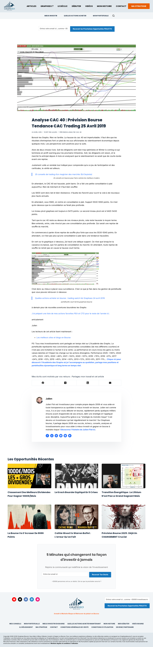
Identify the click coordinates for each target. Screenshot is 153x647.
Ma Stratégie (41, 627)
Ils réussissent (26, 627)
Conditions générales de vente (74, 627)
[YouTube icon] (69, 435)
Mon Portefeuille (101, 16)
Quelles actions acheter (75, 16)
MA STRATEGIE (138, 6)
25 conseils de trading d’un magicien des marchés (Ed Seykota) (63, 174)
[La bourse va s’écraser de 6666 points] (29, 517)
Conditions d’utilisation (102, 627)
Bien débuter (123, 624)
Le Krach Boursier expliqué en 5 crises (76, 492)
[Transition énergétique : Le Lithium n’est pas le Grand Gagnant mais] (123, 476)
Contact (121, 6)
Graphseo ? (47, 6)
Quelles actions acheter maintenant (84, 624)
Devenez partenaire (125, 627)
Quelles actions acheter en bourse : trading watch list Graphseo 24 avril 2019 (70, 298)
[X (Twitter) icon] (60, 435)
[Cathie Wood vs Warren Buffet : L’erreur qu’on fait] (76, 517)
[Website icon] (56, 435)
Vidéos (89, 6)
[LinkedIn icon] (52, 435)
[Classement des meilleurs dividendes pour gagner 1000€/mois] (29, 476)
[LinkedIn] (88, 383)
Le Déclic (63, 6)
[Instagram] (38, 599)
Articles (31, 6)
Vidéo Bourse (138, 624)
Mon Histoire (104, 6)
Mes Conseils (15, 624)
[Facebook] (43, 383)
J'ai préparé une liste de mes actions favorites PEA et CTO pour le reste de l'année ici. (71, 313)
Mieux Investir (50, 16)
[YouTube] (14, 599)
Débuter (76, 6)
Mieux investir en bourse (54, 624)
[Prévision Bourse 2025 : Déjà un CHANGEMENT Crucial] (123, 517)
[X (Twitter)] (65, 383)
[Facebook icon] (47, 435)
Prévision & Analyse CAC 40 (70, 132)
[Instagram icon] (65, 435)
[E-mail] (110, 383)
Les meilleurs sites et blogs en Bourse (54, 337)
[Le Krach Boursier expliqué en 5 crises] (76, 476)
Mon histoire (109, 624)
